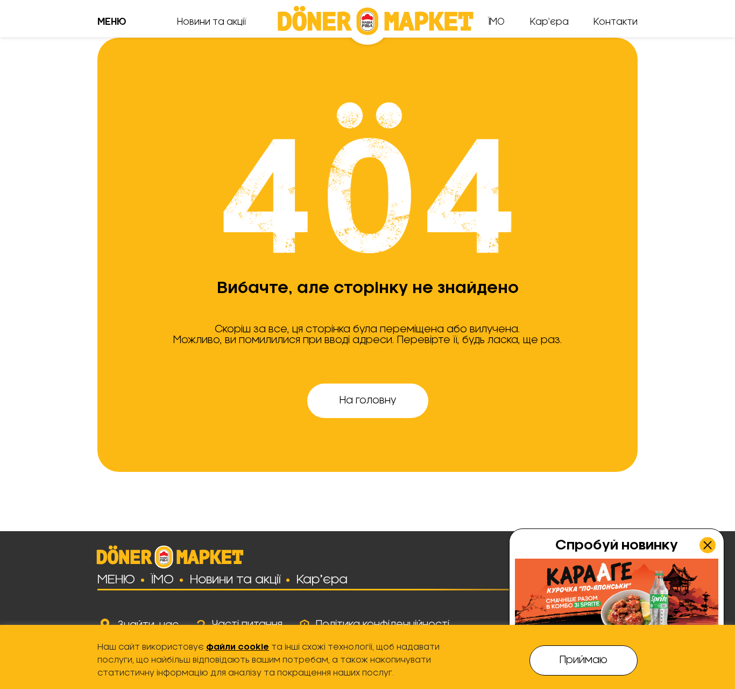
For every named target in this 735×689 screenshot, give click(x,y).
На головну (368, 401)
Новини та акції (211, 22)
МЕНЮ (116, 580)
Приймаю (583, 660)
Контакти (615, 22)
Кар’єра (549, 22)
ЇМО (497, 22)
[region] (367, 657)
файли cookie (237, 647)
